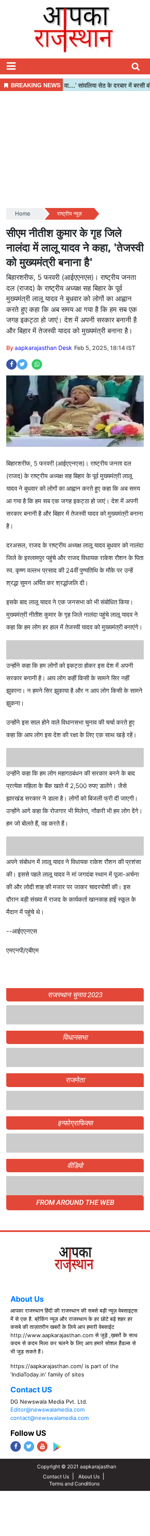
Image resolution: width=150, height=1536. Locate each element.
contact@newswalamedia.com (49, 1417)
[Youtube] (42, 1446)
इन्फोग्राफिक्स (75, 1123)
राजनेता (75, 1080)
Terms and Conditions (74, 1483)
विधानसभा (75, 1037)
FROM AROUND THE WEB (75, 1202)
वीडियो (75, 1165)
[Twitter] (29, 1446)
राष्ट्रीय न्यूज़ (69, 213)
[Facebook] (15, 1446)
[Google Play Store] (57, 1447)
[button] (11, 66)
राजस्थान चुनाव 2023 (75, 995)
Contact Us (56, 1476)
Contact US (31, 1389)
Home (22, 213)
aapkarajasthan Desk (43, 347)
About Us (27, 1299)
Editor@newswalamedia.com (47, 1409)
